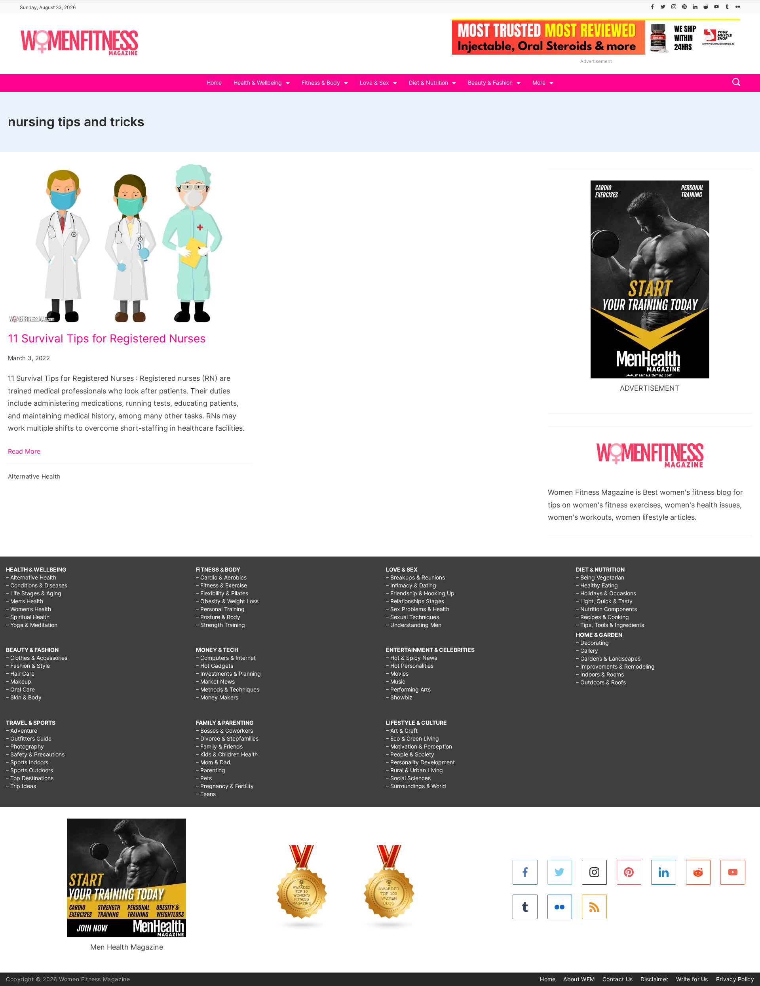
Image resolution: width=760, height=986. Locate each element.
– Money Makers (217, 697)
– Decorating (592, 642)
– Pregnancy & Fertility (225, 786)
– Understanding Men (413, 624)
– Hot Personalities (409, 665)
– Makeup (18, 681)
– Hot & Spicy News (411, 657)
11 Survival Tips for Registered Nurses (107, 338)
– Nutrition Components (606, 609)
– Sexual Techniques (412, 617)
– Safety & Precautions (35, 754)
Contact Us (617, 979)
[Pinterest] (684, 6)
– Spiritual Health (27, 617)
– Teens (206, 793)
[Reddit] (705, 6)
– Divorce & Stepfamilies (227, 738)
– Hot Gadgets (214, 665)
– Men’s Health (24, 601)
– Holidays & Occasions (606, 593)
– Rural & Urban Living (414, 770)
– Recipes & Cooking (602, 617)
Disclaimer (654, 979)
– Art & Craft (402, 730)
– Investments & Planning (228, 673)
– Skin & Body (24, 697)
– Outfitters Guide (28, 738)
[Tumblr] (727, 6)
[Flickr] (737, 6)
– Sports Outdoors (29, 770)
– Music (395, 681)
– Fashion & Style (28, 665)
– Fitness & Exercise (221, 585)
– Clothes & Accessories (36, 657)
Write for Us (692, 979)
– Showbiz (399, 697)
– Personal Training (220, 609)
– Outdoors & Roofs (601, 682)
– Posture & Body (218, 617)
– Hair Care (20, 673)
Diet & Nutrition (428, 82)
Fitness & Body (321, 82)
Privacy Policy (735, 979)
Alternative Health (34, 476)
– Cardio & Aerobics (221, 577)
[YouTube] (716, 6)
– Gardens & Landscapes (608, 658)
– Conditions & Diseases (36, 585)
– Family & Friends (219, 746)
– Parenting (210, 770)
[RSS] (594, 907)
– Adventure (21, 730)
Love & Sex (374, 82)
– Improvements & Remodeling (615, 666)
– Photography (25, 746)
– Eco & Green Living (412, 738)
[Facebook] (652, 6)
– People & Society (410, 754)
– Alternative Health (31, 577)
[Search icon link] (734, 83)
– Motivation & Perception (419, 746)
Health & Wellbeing (258, 82)
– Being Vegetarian (600, 577)
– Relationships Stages (415, 601)
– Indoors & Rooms (600, 674)
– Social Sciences (408, 778)
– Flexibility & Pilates (222, 593)
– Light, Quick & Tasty (604, 601)
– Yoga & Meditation (31, 624)
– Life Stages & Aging (33, 593)
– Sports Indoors (27, 762)
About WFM (579, 979)
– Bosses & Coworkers (224, 730)
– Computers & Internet (226, 657)
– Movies (397, 673)
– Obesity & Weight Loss (227, 601)
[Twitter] (663, 6)
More (538, 82)
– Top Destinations (29, 778)
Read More (24, 451)
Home (214, 82)
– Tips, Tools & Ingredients (610, 624)
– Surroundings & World (416, 786)
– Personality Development (420, 762)
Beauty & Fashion (490, 82)
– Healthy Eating (597, 585)
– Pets (204, 778)
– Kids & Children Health (227, 754)
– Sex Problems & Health (417, 609)
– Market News (215, 681)
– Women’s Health (28, 609)
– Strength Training (220, 624)
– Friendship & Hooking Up (420, 593)
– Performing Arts (408, 689)
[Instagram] (673, 6)
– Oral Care (20, 689)
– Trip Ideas (21, 786)
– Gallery (587, 650)
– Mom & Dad (213, 762)
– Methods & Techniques (227, 689)
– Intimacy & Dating (411, 585)
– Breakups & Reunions (415, 577)
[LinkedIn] (695, 6)
